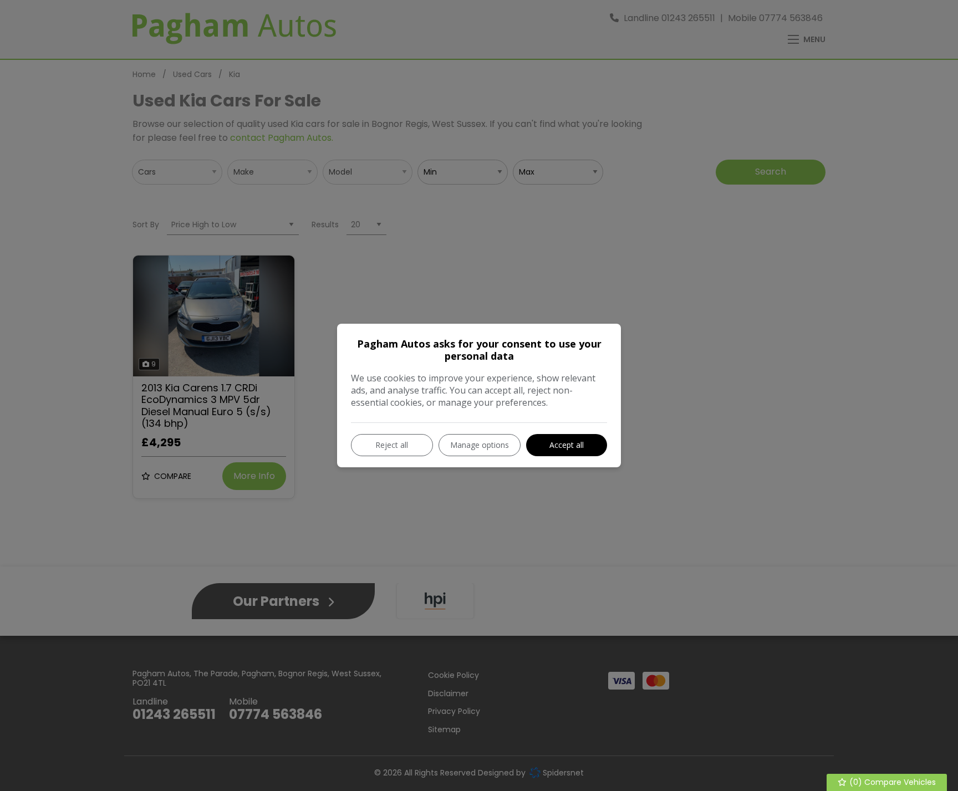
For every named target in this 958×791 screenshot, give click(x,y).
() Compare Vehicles (891, 782)
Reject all (391, 445)
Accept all (566, 445)
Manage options (479, 445)
